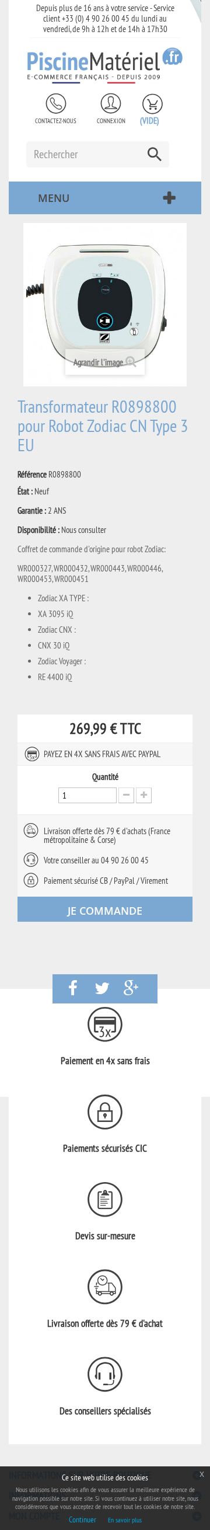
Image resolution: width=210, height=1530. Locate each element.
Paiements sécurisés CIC (105, 1148)
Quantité (105, 777)
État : (25, 491)
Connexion (111, 121)
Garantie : (32, 511)
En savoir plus (125, 1519)
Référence (32, 474)
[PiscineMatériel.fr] (105, 65)
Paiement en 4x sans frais (105, 1061)
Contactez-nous (55, 121)
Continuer (82, 1519)
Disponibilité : (39, 530)
